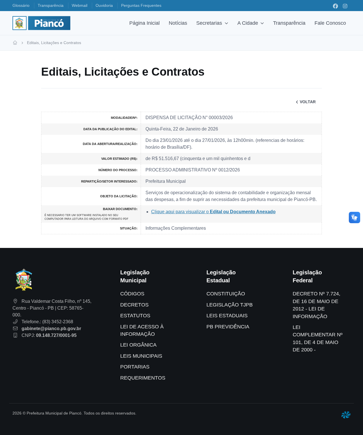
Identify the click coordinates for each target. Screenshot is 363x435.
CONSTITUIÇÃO (225, 294)
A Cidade (247, 23)
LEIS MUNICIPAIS (141, 356)
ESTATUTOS (135, 315)
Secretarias (209, 23)
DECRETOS (134, 305)
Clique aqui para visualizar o (213, 211)
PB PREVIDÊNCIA (227, 327)
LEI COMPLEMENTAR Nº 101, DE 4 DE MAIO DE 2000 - (318, 338)
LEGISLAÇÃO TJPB (229, 305)
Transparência (289, 23)
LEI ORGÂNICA (138, 345)
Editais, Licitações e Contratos (54, 42)
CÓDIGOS (132, 294)
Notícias (178, 23)
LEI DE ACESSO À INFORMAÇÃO (142, 330)
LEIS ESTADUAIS (227, 315)
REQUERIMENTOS (142, 378)
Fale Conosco (330, 23)
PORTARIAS (134, 367)
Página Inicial (144, 23)
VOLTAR (308, 102)
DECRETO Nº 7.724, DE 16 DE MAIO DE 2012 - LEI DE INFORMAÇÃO (316, 305)
